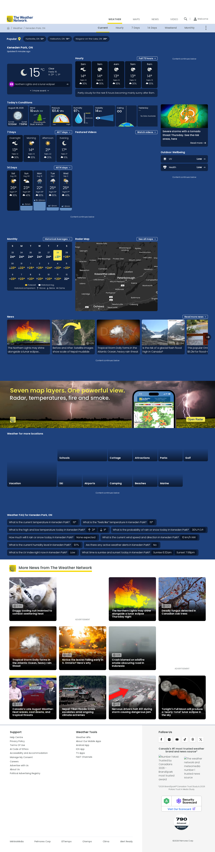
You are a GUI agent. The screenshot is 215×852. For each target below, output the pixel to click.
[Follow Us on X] (201, 740)
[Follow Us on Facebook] (161, 740)
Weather (18, 28)
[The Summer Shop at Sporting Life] (195, 474)
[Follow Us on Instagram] (169, 740)
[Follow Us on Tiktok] (185, 740)
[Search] (185, 18)
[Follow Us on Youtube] (177, 740)
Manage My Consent (21, 757)
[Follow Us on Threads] (193, 740)
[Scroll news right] (208, 337)
